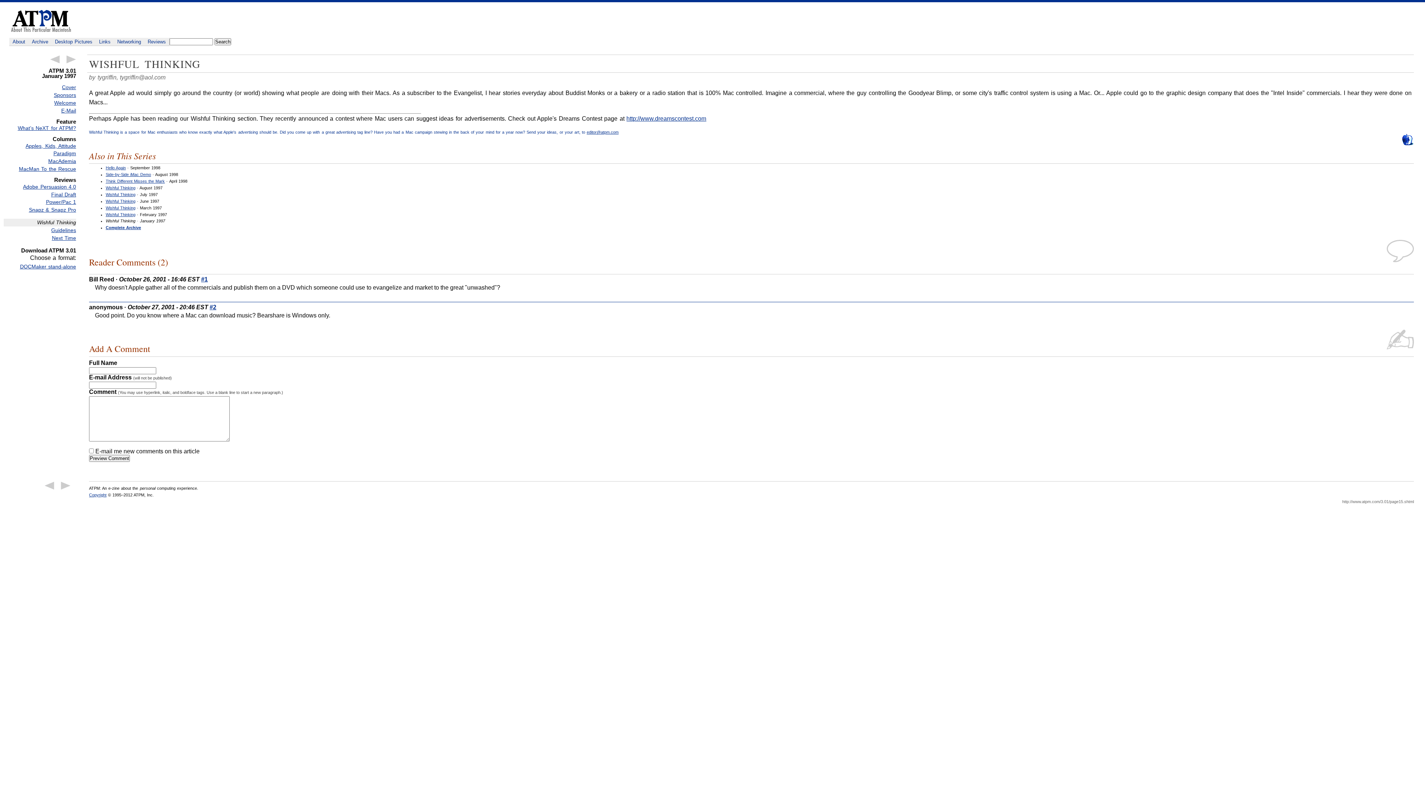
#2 (213, 307)
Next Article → (71, 59)
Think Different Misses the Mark (135, 181)
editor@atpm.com (603, 132)
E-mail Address (130, 377)
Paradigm (64, 153)
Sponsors (65, 95)
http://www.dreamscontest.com (666, 118)
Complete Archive (123, 227)
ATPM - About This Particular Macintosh (41, 21)
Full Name (103, 363)
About (19, 42)
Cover (69, 87)
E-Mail (68, 111)
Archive (40, 42)
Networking (129, 42)
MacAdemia (62, 161)
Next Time (64, 238)
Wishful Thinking (120, 188)
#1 (204, 279)
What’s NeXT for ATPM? (47, 128)
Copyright (98, 495)
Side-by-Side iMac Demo (128, 174)
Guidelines (63, 230)
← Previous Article (55, 59)
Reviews (157, 42)
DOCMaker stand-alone (48, 267)
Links (105, 42)
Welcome (65, 103)
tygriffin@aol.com (143, 77)
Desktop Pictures (73, 42)
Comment (186, 392)
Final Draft (63, 195)
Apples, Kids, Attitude (51, 146)
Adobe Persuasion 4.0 (49, 187)
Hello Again (116, 168)
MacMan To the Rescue (47, 169)
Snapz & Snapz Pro (52, 210)
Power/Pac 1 (61, 202)
